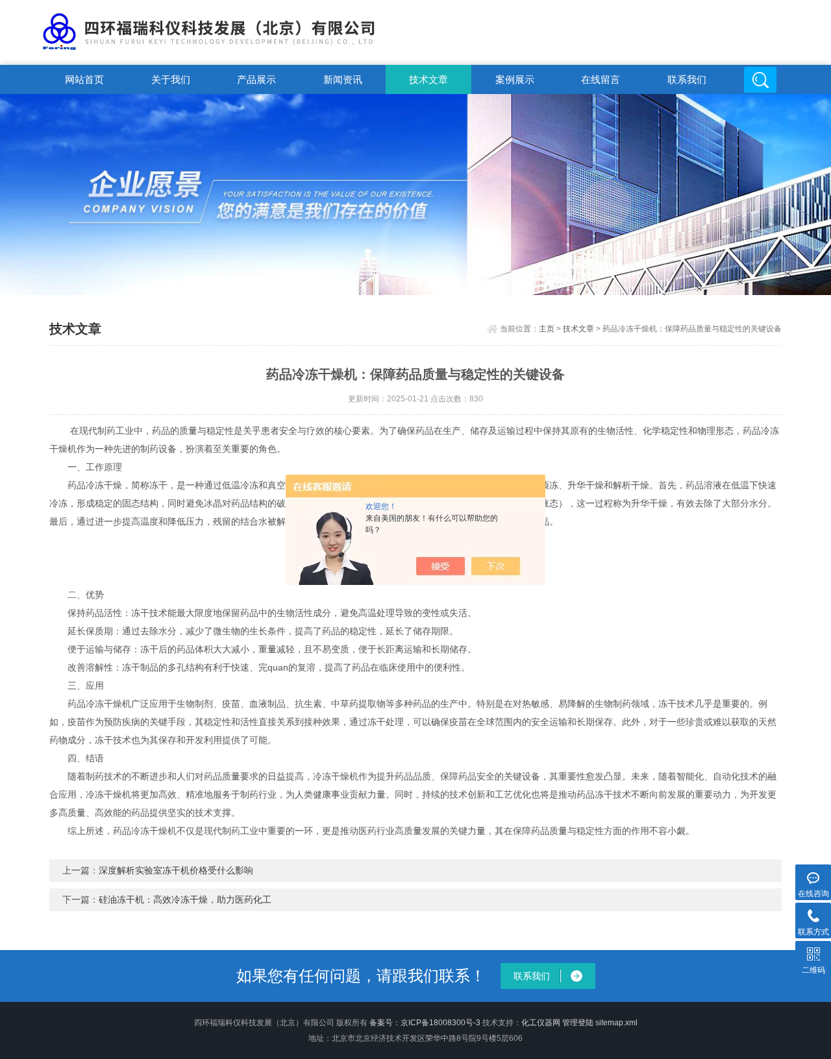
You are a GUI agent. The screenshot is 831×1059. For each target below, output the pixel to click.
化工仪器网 (540, 1022)
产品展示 (256, 79)
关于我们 (170, 79)
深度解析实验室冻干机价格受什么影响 (176, 870)
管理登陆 (577, 1022)
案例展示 (514, 79)
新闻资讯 (342, 79)
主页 (546, 328)
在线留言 (600, 79)
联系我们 (686, 79)
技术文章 (428, 79)
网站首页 (84, 79)
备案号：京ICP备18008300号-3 (424, 1022)
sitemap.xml (616, 1022)
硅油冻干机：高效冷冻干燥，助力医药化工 (185, 899)
